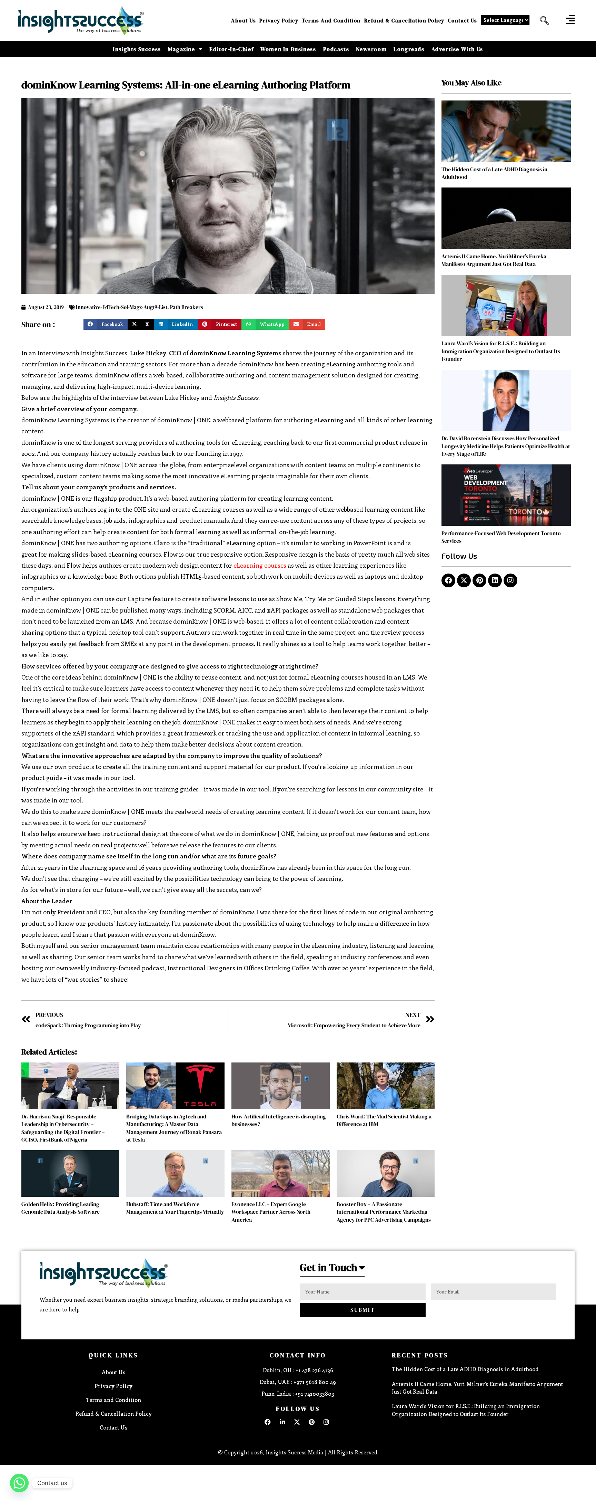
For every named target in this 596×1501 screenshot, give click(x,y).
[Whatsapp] (19, 1483)
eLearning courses (260, 565)
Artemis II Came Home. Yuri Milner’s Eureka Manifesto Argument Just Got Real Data (493, 260)
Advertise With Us (457, 49)
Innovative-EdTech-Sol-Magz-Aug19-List (121, 307)
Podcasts (336, 49)
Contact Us (462, 20)
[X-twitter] (464, 580)
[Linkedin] (495, 580)
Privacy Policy (278, 20)
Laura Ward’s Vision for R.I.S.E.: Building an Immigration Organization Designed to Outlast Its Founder (500, 351)
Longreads (409, 49)
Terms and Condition (331, 20)
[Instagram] (510, 580)
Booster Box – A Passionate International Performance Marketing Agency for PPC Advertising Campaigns (384, 1211)
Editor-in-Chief (231, 49)
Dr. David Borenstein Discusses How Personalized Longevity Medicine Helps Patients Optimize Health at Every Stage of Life (505, 446)
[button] (542, 21)
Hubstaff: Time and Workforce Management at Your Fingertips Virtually (175, 1207)
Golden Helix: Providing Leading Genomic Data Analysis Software (60, 1207)
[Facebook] (448, 580)
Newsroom (371, 49)
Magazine (181, 49)
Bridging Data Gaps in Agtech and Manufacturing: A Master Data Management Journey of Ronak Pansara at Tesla (174, 1128)
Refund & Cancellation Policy (404, 20)
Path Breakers (186, 307)
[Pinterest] (479, 580)
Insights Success (137, 49)
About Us (243, 20)
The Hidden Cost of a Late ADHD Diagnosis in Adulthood (465, 1369)
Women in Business (288, 49)
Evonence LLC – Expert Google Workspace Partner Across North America (270, 1211)
